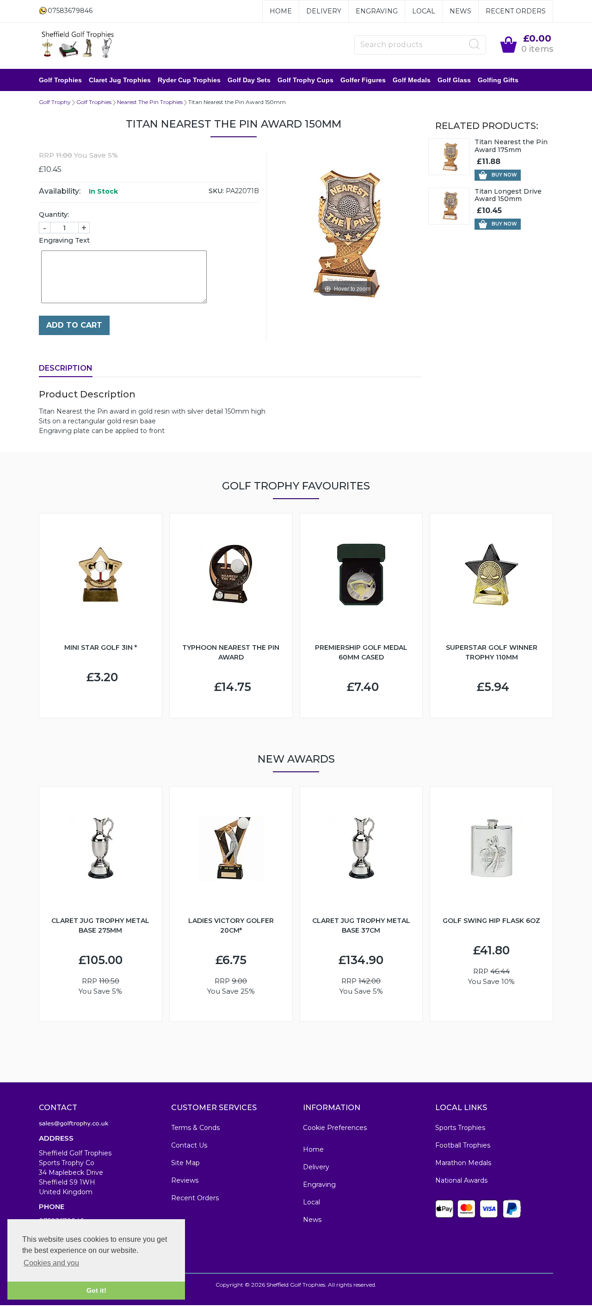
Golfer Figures (363, 80)
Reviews (184, 1180)
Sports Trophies (460, 1128)
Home (281, 11)
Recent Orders (516, 11)
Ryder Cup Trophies (189, 80)
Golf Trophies (60, 80)
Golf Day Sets (249, 80)
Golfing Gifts (498, 80)
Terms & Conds (195, 1128)
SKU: (216, 191)
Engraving (377, 11)
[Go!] (474, 44)
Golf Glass (454, 80)
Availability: (59, 191)
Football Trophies (462, 1145)
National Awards (461, 1180)
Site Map (185, 1163)
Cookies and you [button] (51, 1263)
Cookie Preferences (335, 1128)
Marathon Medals (463, 1163)
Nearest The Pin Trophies (150, 101)
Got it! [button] (96, 1290)
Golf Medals (412, 80)
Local (423, 11)
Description (65, 368)
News (460, 11)
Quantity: (54, 214)
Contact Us (189, 1145)
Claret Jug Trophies (120, 80)
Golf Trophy (55, 101)
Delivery (323, 11)
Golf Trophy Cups (305, 80)
